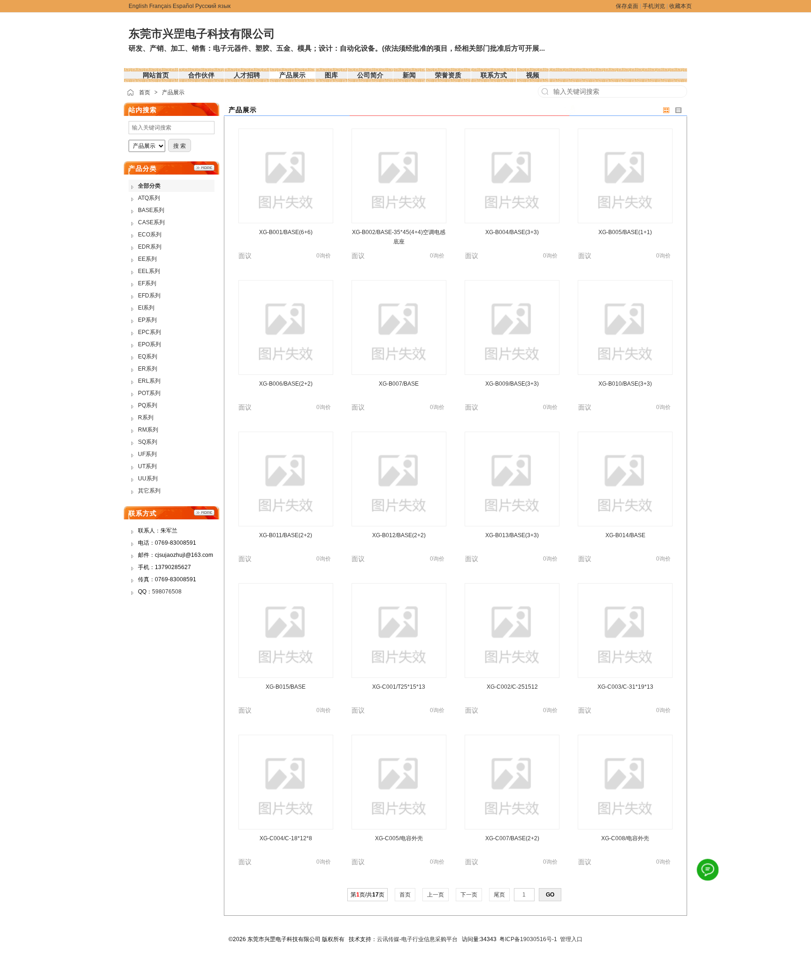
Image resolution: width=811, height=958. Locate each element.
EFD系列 (149, 295)
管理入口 (571, 939)
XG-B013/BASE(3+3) (512, 535)
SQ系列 (147, 442)
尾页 (499, 894)
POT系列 (149, 393)
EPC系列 (149, 332)
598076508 (167, 591)
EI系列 (146, 307)
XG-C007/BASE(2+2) (512, 838)
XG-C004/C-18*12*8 (286, 838)
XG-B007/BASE (399, 383)
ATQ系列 (149, 198)
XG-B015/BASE (286, 687)
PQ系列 (147, 405)
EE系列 (147, 259)
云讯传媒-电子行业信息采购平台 (417, 939)
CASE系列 (151, 222)
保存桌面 (627, 6)
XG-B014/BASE (625, 535)
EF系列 (147, 283)
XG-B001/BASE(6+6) (286, 232)
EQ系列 (147, 356)
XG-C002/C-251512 (512, 687)
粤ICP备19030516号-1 (528, 939)
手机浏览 (654, 6)
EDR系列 (149, 246)
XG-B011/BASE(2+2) (285, 535)
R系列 (145, 417)
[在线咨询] (708, 870)
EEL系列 (149, 271)
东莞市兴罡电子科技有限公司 (202, 33)
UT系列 (147, 466)
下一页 (469, 894)
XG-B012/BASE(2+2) (399, 535)
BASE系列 (151, 210)
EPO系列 (149, 344)
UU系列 (148, 478)
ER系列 (147, 368)
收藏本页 (680, 6)
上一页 (435, 894)
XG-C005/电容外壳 (399, 838)
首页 (144, 92)
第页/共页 (367, 894)
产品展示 (173, 92)
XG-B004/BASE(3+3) (512, 232)
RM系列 (148, 429)
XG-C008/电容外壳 (625, 838)
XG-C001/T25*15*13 (398, 687)
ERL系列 (149, 381)
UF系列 (147, 454)
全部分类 (149, 185)
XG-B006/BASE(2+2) (286, 383)
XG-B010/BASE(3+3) (625, 383)
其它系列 (149, 490)
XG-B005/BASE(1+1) (625, 232)
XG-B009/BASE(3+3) (512, 383)
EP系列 (147, 320)
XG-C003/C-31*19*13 (625, 687)
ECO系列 (149, 234)
